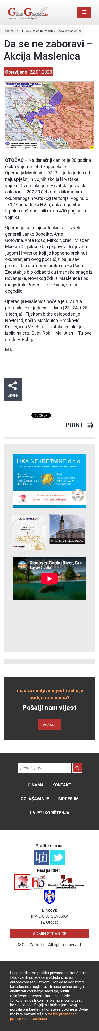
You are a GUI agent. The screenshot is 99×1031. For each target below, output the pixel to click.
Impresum (68, 798)
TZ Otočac (49, 922)
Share (13, 395)
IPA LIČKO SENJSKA (49, 916)
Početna (8, 31)
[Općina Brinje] (50, 897)
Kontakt (61, 785)
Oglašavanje (35, 798)
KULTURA (22, 31)
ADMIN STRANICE (50, 933)
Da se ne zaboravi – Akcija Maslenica (57, 31)
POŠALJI (49, 725)
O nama (36, 785)
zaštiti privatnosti (62, 1014)
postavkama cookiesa (28, 1018)
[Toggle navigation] (84, 12)
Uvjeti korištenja (49, 812)
